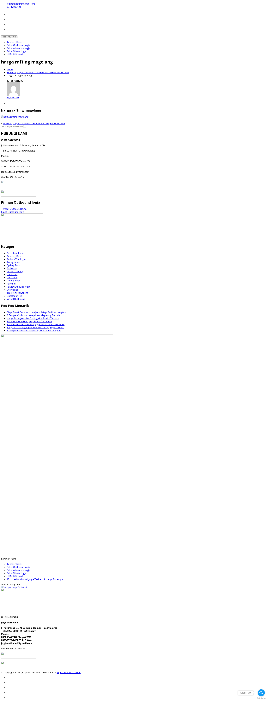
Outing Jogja (13, 280)
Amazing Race (14, 256)
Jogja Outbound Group (69, 672)
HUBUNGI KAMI (15, 54)
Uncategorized (14, 295)
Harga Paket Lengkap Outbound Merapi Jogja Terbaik (35, 327)
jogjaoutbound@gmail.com (21, 3)
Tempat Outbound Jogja (14, 208)
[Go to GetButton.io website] (261, 698)
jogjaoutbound (13, 97)
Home (10, 69)
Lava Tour (12, 274)
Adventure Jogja (15, 253)
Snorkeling (12, 289)
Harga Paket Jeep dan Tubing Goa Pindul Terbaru (33, 318)
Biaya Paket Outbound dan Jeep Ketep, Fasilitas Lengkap (36, 312)
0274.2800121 (14, 6)
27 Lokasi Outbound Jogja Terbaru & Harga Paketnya (35, 579)
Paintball (11, 283)
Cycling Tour (13, 265)
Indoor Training (15, 271)
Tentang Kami (14, 42)
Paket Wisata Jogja (16, 51)
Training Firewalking (17, 292)
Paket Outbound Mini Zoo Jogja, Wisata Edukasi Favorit (35, 324)
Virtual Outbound (16, 299)
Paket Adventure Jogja (18, 48)
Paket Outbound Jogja (18, 45)
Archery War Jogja (16, 259)
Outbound (12, 277)
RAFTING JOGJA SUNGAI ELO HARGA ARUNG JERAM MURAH (38, 72)
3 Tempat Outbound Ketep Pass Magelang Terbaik (33, 315)
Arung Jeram (13, 262)
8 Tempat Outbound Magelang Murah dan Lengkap (34, 330)
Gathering (12, 268)
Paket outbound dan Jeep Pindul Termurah (29, 321)
